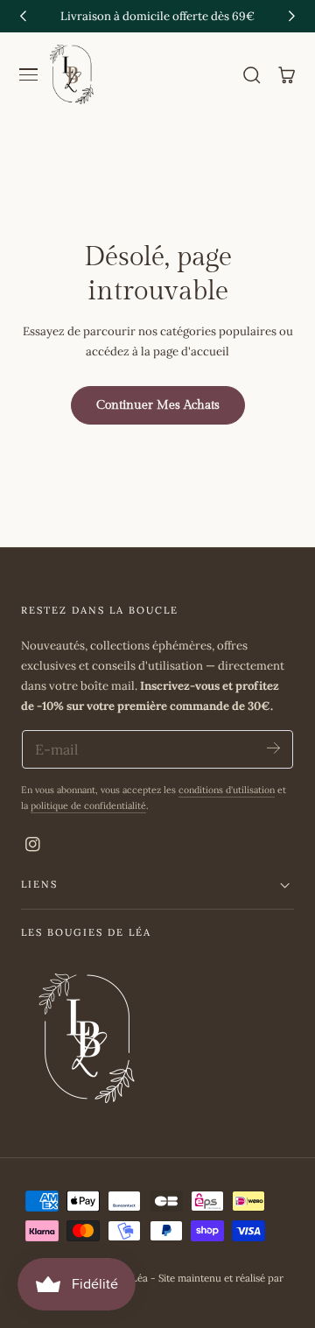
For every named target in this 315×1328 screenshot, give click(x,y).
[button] (29, 75)
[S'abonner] (273, 748)
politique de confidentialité (88, 805)
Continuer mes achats (158, 404)
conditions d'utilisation (226, 789)
